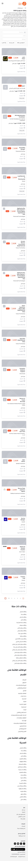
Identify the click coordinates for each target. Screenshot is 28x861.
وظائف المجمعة (22, 764)
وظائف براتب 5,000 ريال (20, 639)
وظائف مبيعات (22, 625)
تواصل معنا (23, 819)
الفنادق (24, 691)
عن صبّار (23, 810)
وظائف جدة (23, 614)
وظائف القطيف (22, 772)
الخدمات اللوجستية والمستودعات (18, 715)
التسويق (24, 682)
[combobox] (13, 32)
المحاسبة (24, 699)
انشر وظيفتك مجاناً (21, 828)
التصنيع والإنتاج (22, 729)
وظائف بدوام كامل (22, 628)
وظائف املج (23, 799)
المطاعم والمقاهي (21, 688)
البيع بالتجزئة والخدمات (21, 685)
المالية (24, 701)
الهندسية (24, 720)
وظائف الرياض (23, 612)
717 (9, 598)
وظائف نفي (23, 780)
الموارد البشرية (23, 704)
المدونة (23, 812)
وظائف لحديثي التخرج (21, 642)
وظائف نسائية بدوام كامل (20, 652)
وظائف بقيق (23, 794)
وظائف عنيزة (23, 778)
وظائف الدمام (23, 617)
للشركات (23, 826)
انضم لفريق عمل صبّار (21, 814)
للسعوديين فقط (20, 43)
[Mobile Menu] (2, 4)
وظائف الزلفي (23, 797)
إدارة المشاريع (23, 726)
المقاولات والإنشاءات (21, 718)
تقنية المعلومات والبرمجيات (19, 723)
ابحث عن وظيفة (22, 836)
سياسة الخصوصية (21, 856)
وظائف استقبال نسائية (21, 658)
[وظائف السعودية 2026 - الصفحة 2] (5, 598)
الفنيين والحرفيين (22, 731)
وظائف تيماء (23, 775)
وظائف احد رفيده (22, 770)
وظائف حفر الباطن (22, 767)
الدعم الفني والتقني (21, 712)
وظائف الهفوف (22, 761)
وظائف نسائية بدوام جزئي (20, 655)
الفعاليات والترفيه (22, 693)
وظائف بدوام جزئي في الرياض (19, 650)
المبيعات (24, 680)
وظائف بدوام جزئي (22, 631)
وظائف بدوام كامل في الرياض (19, 644)
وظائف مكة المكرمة (21, 623)
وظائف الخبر (23, 620)
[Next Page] (5, 598)
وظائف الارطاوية (22, 789)
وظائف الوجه (23, 791)
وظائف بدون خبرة (22, 633)
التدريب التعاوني (21, 816)
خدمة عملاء (23, 696)
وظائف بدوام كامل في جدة (19, 647)
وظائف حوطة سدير (21, 786)
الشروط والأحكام (13, 856)
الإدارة (24, 710)
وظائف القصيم (23, 759)
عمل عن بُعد (11, 43)
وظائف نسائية (23, 636)
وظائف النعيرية (22, 783)
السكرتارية (23, 707)
